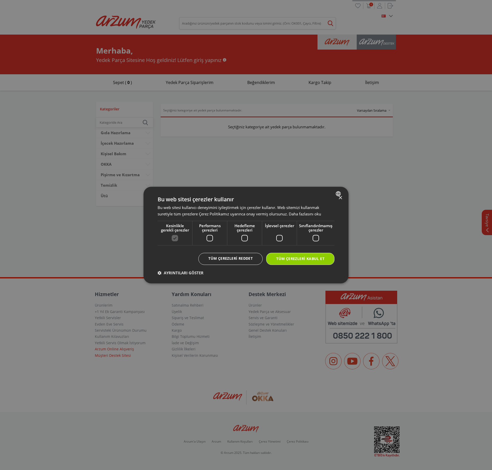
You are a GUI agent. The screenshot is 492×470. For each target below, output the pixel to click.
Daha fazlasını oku (305, 213)
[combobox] (339, 193)
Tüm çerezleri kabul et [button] (300, 258)
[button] (180, 273)
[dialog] (246, 235)
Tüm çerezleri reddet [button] (230, 258)
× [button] (340, 198)
